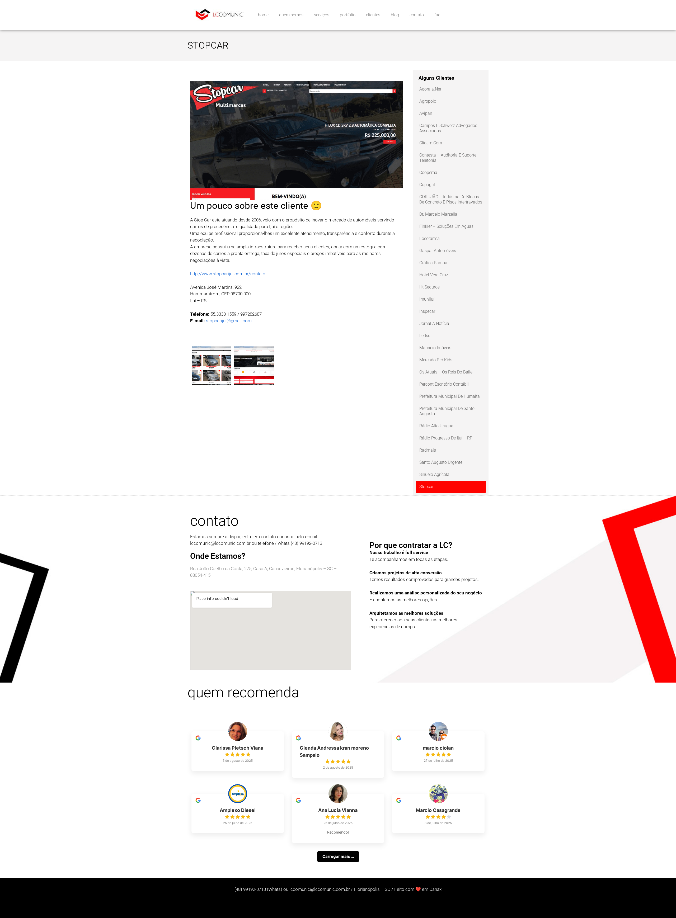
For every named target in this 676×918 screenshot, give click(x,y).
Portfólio (347, 14)
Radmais (427, 450)
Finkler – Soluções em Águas (446, 226)
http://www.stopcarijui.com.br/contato (227, 273)
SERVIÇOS (321, 14)
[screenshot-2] (211, 382)
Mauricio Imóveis (435, 347)
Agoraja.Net (430, 89)
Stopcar (426, 486)
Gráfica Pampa (433, 262)
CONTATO (417, 14)
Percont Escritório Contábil (444, 384)
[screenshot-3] (254, 382)
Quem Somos (291, 14)
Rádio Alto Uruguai (436, 425)
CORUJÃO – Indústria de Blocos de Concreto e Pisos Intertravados (450, 199)
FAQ (437, 14)
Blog (395, 14)
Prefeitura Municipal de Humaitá (449, 396)
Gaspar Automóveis (437, 250)
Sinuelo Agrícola (434, 474)
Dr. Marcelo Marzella (438, 214)
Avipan (425, 113)
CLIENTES (373, 14)
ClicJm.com (430, 142)
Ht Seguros (429, 287)
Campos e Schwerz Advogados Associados (448, 128)
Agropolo (427, 101)
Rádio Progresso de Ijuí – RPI (446, 438)
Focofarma (429, 238)
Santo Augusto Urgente (440, 462)
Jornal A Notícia (434, 323)
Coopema (428, 172)
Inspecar (427, 311)
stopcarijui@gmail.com (229, 320)
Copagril (427, 184)
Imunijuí (426, 299)
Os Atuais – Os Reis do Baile (445, 372)
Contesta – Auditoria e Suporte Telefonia (447, 158)
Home (263, 14)
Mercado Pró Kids (435, 359)
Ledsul (425, 335)
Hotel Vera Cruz (433, 274)
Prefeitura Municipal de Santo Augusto (447, 411)
